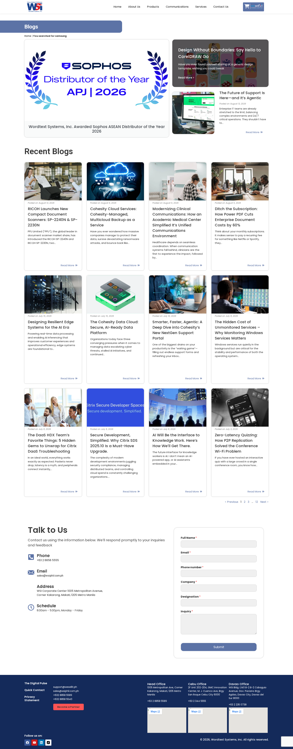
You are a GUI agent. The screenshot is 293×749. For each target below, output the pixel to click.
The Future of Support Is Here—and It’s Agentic (242, 95)
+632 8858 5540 (62, 699)
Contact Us (220, 7)
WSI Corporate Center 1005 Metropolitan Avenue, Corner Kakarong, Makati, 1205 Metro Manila (70, 593)
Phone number (192, 567)
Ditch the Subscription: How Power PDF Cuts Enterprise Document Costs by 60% (236, 217)
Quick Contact (34, 690)
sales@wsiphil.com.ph (50, 575)
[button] (27, 85)
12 (257, 502)
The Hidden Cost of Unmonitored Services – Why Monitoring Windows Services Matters (239, 330)
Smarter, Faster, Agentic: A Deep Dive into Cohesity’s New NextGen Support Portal (177, 330)
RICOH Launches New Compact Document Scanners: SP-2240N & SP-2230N (52, 217)
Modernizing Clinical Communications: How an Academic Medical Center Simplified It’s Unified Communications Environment (177, 222)
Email (186, 553)
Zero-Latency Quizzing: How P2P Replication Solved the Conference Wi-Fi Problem (236, 443)
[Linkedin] (41, 743)
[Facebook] (27, 743)
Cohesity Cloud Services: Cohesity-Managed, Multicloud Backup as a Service (113, 217)
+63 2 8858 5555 (48, 560)
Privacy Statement (31, 698)
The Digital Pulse (35, 683)
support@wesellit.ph (65, 687)
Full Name (189, 538)
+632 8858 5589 (62, 695)
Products (153, 7)
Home (117, 7)
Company (189, 582)
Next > (264, 502)
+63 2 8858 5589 (157, 701)
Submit (218, 647)
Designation (191, 597)
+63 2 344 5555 (197, 701)
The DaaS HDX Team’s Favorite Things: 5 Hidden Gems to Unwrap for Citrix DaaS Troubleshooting (52, 443)
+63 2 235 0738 (238, 704)
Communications (177, 7)
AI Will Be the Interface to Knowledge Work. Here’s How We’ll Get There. (176, 440)
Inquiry (187, 611)
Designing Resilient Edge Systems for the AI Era (51, 324)
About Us (134, 7)
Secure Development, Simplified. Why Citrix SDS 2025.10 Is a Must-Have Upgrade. (114, 443)
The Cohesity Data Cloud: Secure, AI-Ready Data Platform (114, 327)
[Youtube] (34, 743)
